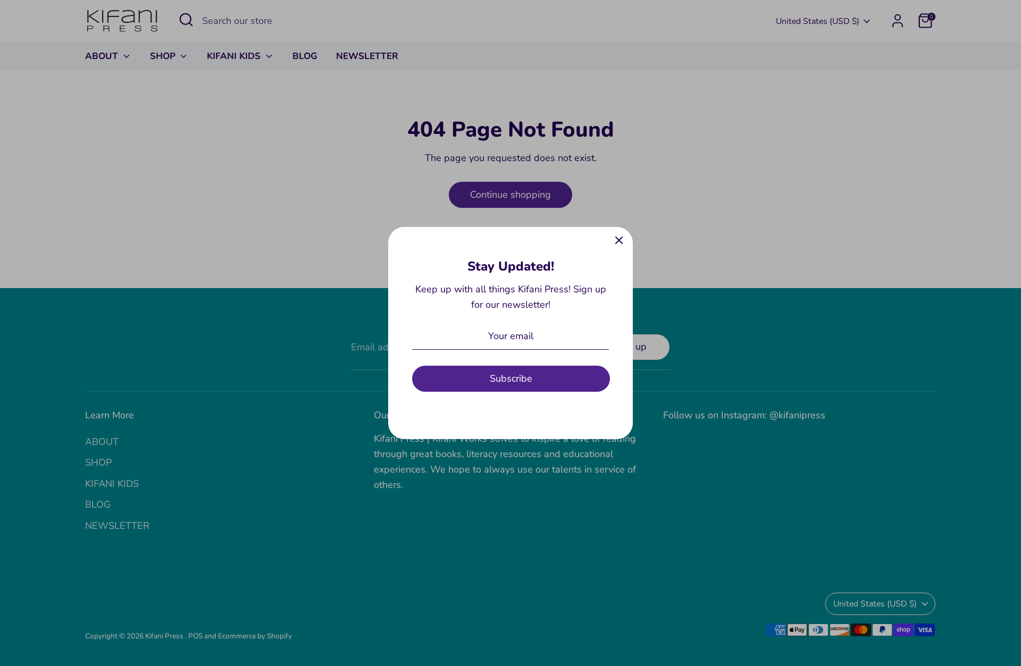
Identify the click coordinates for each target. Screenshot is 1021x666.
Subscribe (511, 378)
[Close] (619, 240)
